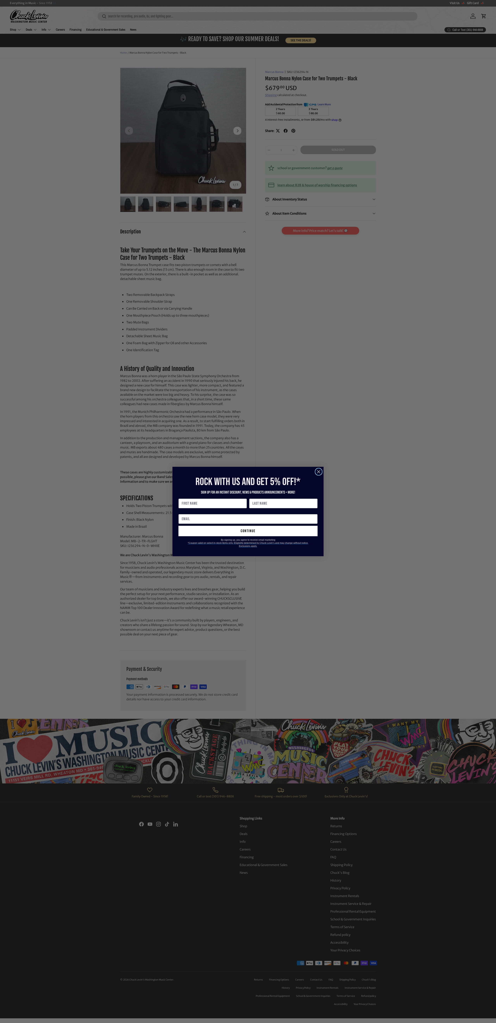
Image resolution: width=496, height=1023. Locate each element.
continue (248, 531)
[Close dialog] (318, 471)
